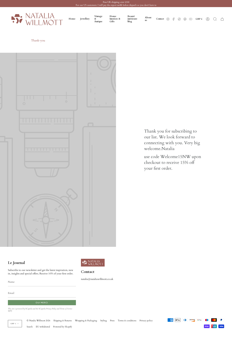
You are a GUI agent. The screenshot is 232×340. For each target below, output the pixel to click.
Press (112, 320)
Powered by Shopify (62, 326)
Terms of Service (66, 308)
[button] (85, 19)
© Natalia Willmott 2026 (38, 320)
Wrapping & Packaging (86, 320)
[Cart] (222, 19)
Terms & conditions (127, 320)
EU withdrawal (43, 326)
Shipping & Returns (62, 320)
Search (30, 326)
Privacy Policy (51, 308)
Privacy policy (146, 320)
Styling (103, 320)
